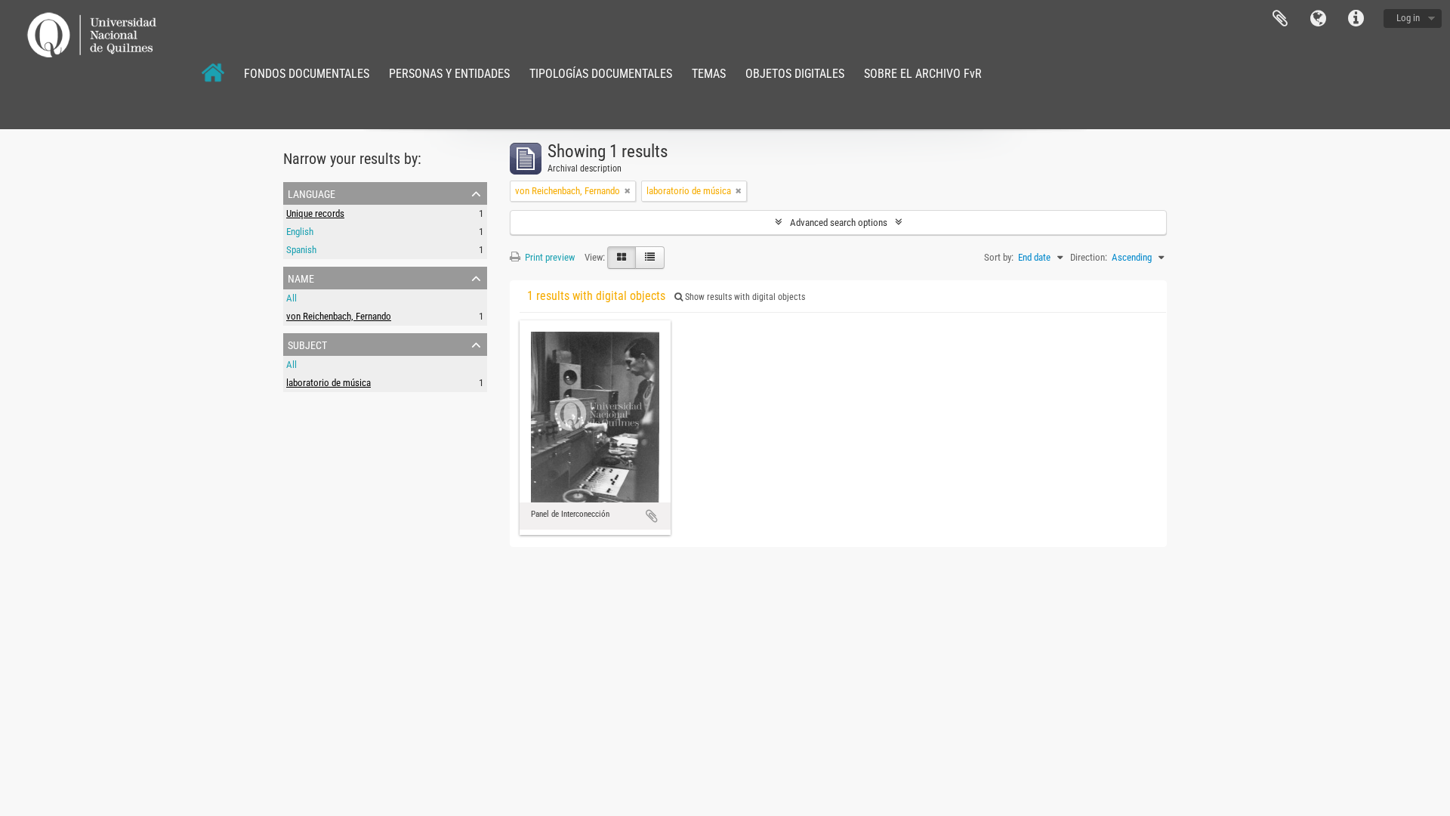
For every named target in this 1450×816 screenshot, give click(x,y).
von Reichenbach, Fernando (338, 316)
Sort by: (998, 257)
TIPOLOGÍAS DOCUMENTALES (600, 73)
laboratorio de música (328, 382)
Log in (1408, 17)
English (299, 231)
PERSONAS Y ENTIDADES (449, 73)
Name (301, 277)
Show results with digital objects (744, 297)
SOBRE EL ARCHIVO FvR (923, 73)
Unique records (315, 213)
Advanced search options (838, 222)
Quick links (1355, 19)
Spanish (301, 249)
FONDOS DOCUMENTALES (306, 73)
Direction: (1088, 257)
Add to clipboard (651, 516)
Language (1318, 19)
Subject (307, 344)
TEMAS (709, 73)
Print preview (549, 257)
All (291, 298)
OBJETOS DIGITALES (794, 73)
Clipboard (1280, 19)
